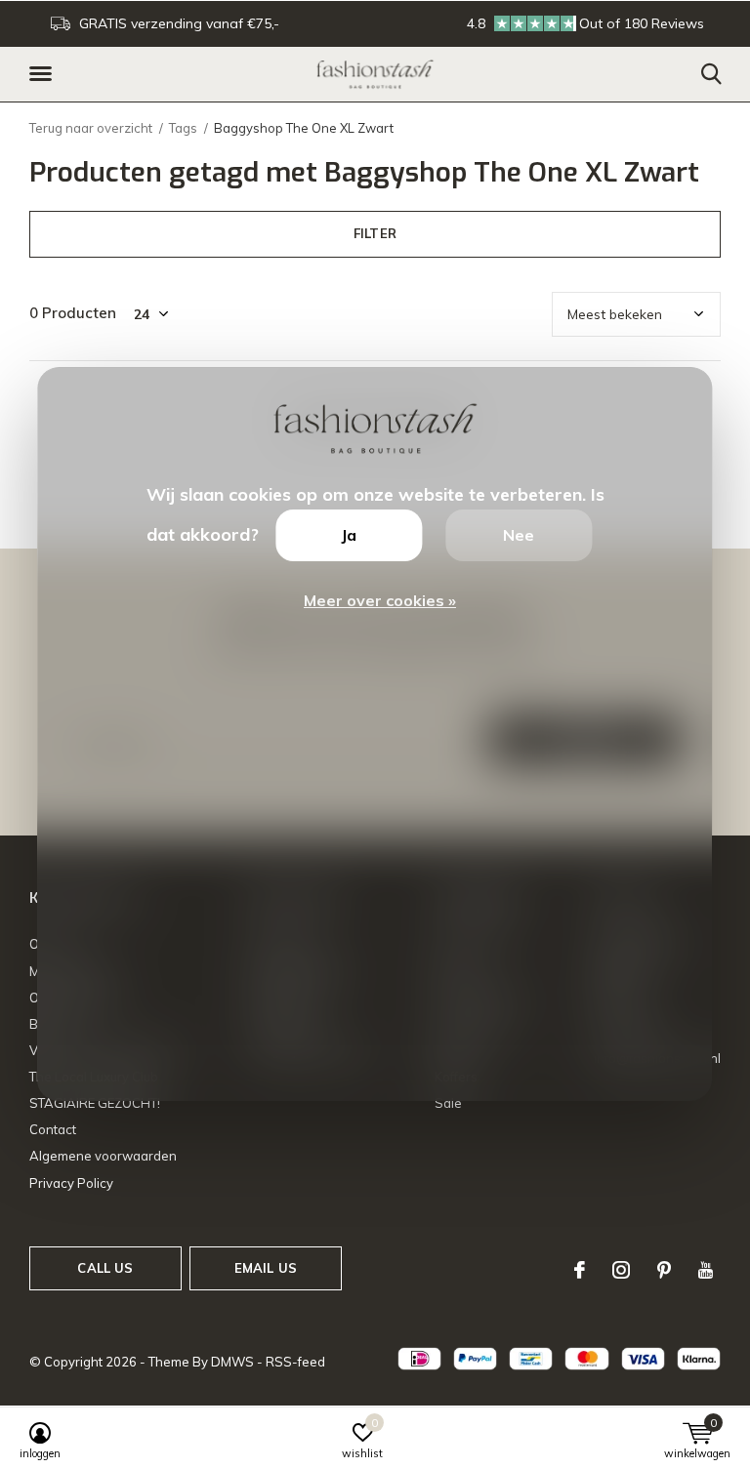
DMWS (232, 1361)
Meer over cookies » (380, 600)
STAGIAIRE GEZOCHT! (94, 1103)
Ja (348, 535)
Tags (183, 128)
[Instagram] (621, 1269)
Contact (52, 1129)
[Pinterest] (664, 1269)
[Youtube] (705, 1269)
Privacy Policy (71, 1183)
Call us (105, 1268)
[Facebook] (579, 1269)
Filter (375, 233)
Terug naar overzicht (90, 128)
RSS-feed (295, 1361)
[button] (44, 74)
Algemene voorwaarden (103, 1155)
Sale (448, 1103)
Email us (265, 1268)
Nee (518, 535)
